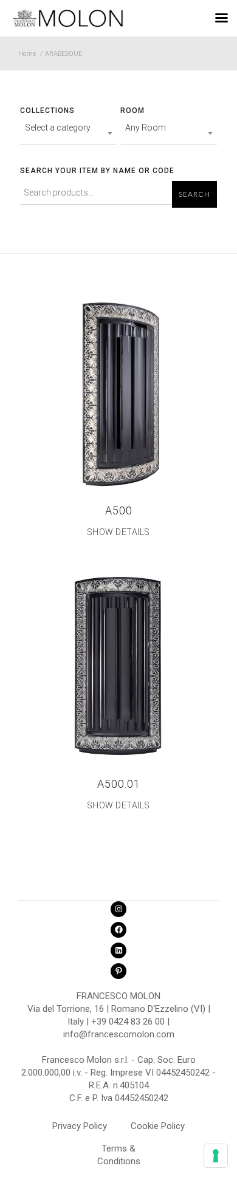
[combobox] (68, 133)
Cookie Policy (158, 1126)
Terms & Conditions (118, 1150)
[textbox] (68, 127)
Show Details (118, 532)
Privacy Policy (79, 1126)
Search (194, 194)
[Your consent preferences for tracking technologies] (215, 1155)
